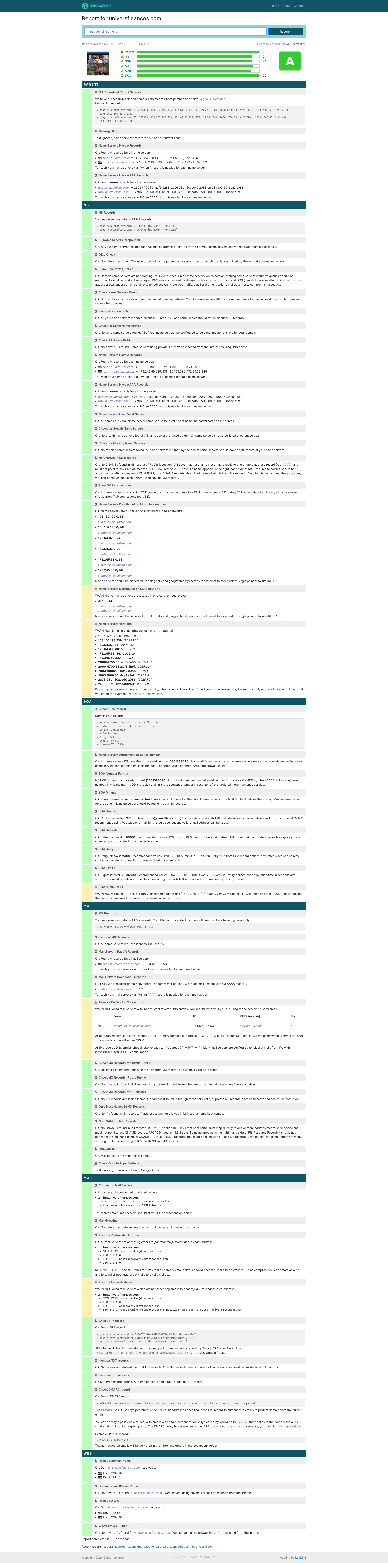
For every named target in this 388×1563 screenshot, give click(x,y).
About (286, 5)
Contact (299, 5)
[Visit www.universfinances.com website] (98, 63)
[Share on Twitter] (283, 44)
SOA (128, 61)
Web (128, 75)
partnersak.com (166, 1546)
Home (276, 5)
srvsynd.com (205, 1546)
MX (127, 66)
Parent (129, 51)
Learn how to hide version (144, 693)
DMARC (106, 1410)
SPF (97, 1348)
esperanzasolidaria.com (119, 1546)
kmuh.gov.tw (146, 1546)
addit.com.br (186, 1546)
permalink (299, 44)
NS (127, 56)
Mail (128, 71)
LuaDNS (300, 1557)
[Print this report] (288, 44)
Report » (285, 31)
